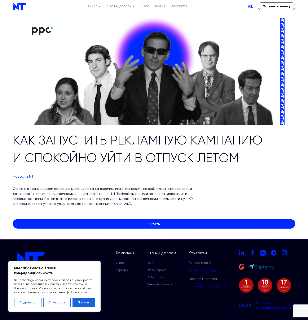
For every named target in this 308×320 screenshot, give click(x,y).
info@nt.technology (202, 270)
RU (251, 6)
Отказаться (57, 302)
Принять (84, 302)
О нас (92, 6)
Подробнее (27, 302)
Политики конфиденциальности (273, 306)
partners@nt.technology (205, 286)
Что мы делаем (119, 6)
